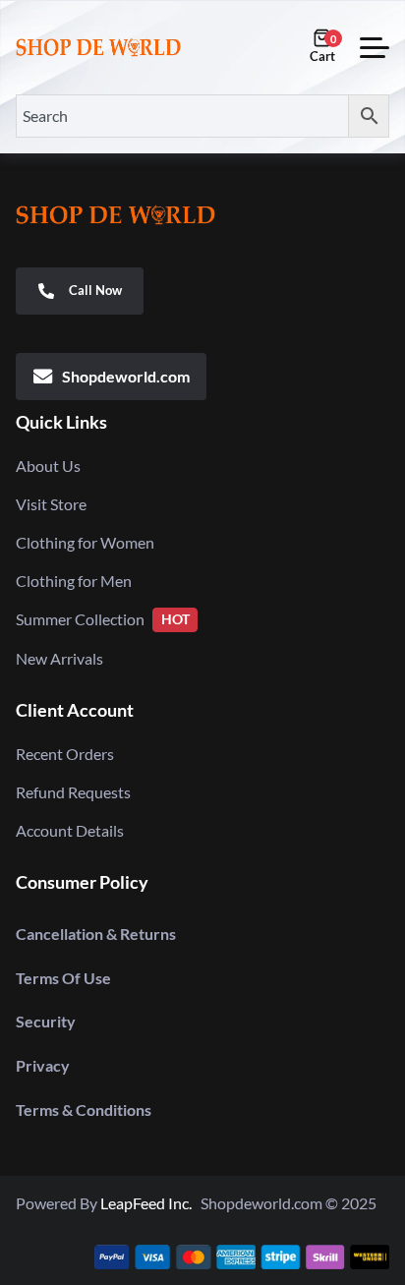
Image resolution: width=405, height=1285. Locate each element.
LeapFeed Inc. (150, 1203)
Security (46, 1021)
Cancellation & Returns (96, 933)
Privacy (43, 1065)
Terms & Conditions (83, 1109)
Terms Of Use (63, 977)
